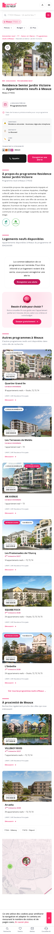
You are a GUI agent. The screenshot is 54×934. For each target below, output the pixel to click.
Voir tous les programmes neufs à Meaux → (27, 691)
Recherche (7, 931)
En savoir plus (22, 922)
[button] (26, 862)
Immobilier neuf (8, 36)
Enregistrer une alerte (39, 158)
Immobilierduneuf (9, 5)
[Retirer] (19, 22)
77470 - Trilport (28, 830)
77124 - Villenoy (10, 830)
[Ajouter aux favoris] (8, 47)
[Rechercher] (48, 15)
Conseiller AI (46, 931)
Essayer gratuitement (25, 322)
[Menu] (49, 5)
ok (49, 918)
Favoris (20, 931)
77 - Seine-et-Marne (26, 36)
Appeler (16, 158)
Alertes (32, 931)
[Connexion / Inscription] (42, 5)
